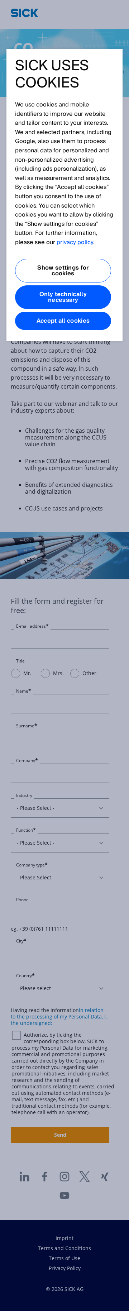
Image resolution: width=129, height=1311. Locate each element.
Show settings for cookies (63, 271)
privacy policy (75, 242)
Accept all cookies (63, 321)
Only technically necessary (63, 297)
